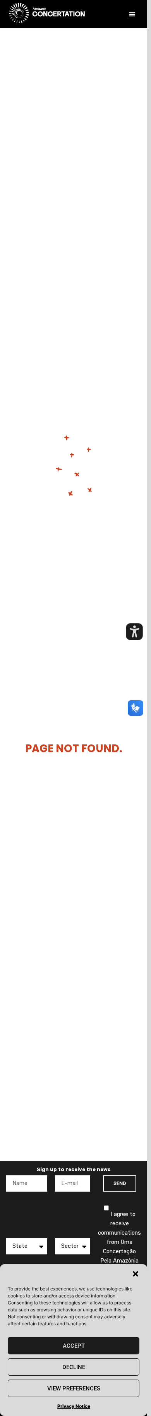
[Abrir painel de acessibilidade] (134, 631)
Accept (74, 1345)
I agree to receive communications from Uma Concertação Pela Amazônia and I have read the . (119, 1251)
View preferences (73, 1388)
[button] (135, 1274)
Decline (73, 1367)
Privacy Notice (73, 1406)
